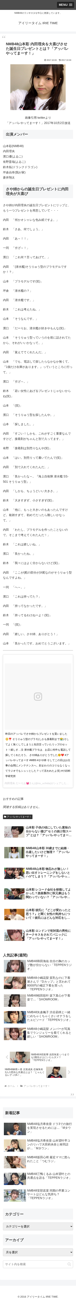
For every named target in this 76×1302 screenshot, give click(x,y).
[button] (69, 1264)
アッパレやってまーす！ (19, 816)
